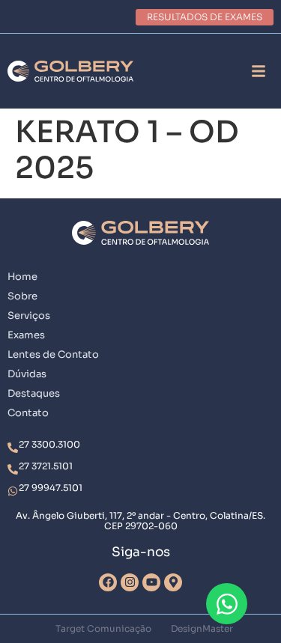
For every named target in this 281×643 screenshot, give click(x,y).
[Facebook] (108, 582)
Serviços (28, 315)
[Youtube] (151, 582)
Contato (28, 412)
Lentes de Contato (53, 354)
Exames (26, 335)
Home (22, 276)
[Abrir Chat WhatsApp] (226, 603)
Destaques (33, 393)
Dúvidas (26, 374)
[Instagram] (130, 582)
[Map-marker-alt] (173, 582)
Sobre (22, 296)
